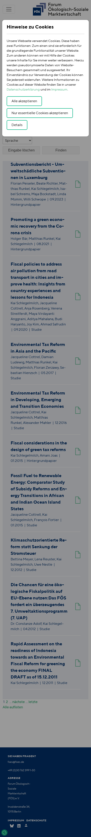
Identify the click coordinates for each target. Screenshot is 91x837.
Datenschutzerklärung (23, 89)
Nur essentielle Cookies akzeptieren (39, 113)
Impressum (59, 89)
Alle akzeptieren (24, 101)
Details (17, 125)
